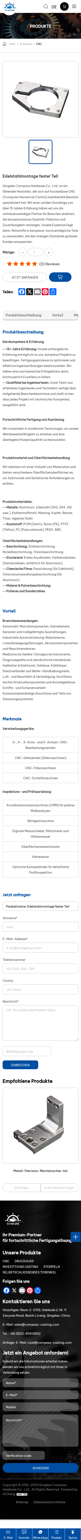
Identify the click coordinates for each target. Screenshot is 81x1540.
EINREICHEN (20, 1065)
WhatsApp (40, 1537)
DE (54, 6)
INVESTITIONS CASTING (20, 1266)
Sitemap (22, 1502)
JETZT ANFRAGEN (24, 277)
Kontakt (24, 1537)
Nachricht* (11, 1001)
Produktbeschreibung (23, 314)
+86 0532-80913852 (25, 1333)
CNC (39, 44)
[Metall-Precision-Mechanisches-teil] (40, 1126)
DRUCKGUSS (24, 1261)
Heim (12, 44)
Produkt (56, 1537)
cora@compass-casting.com (50, 1342)
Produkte (26, 44)
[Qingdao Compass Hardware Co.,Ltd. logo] (10, 6)
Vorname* (10, 918)
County (8, 980)
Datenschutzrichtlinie (49, 1502)
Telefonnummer (14, 959)
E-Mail (8, 1537)
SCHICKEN (41, 1468)
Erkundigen (21, 1187)
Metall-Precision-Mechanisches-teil (40, 1170)
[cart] (64, 6)
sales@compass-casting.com (36, 1324)
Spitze (72, 1537)
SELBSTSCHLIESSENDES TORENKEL (30, 1272)
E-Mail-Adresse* (15, 938)
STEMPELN (51, 1266)
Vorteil (57, 314)
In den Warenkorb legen (59, 1187)
